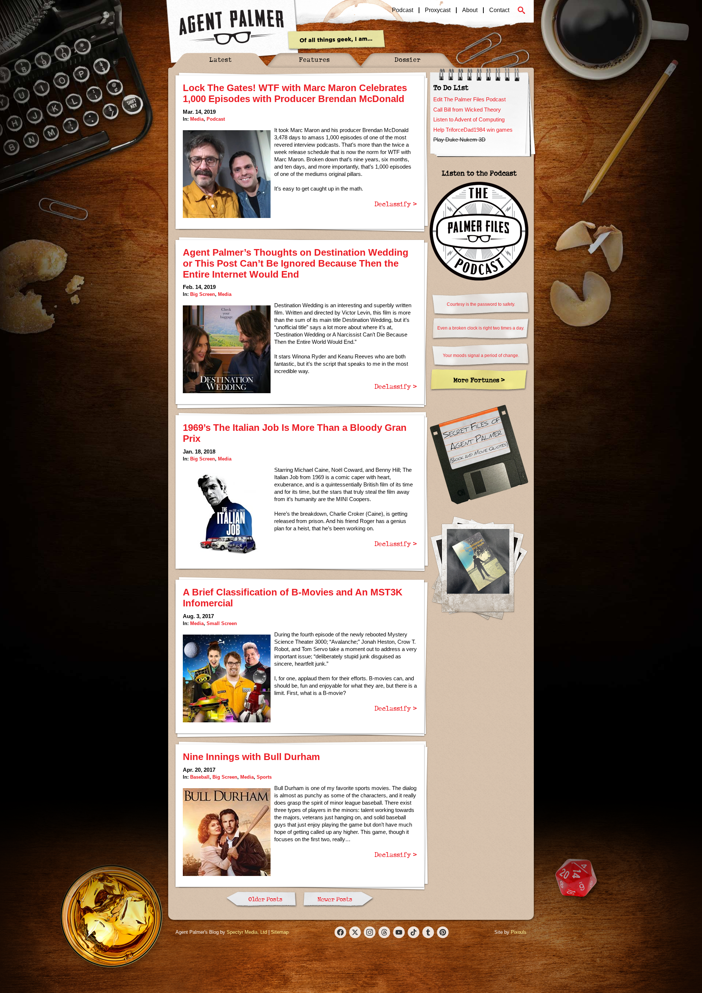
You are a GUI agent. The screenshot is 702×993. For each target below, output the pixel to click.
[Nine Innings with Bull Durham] (227, 832)
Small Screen (222, 623)
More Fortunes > (479, 380)
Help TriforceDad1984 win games (473, 130)
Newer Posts (334, 899)
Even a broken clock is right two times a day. (480, 328)
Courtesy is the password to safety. (481, 304)
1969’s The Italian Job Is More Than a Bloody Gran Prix (295, 433)
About (470, 10)
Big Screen (202, 294)
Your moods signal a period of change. (481, 355)
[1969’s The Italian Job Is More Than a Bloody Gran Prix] (227, 514)
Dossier (408, 59)
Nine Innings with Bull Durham (251, 756)
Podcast (402, 10)
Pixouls (518, 932)
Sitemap (279, 932)
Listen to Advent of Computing (469, 119)
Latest (220, 59)
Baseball (200, 777)
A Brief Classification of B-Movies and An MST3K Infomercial (293, 598)
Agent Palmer (231, 27)
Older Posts (265, 899)
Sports (264, 777)
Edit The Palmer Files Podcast (469, 99)
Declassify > (395, 204)
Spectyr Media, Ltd (247, 932)
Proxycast (437, 10)
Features (314, 59)
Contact (499, 10)
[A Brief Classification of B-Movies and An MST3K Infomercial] (227, 678)
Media (197, 119)
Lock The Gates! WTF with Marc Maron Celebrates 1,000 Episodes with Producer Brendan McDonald (295, 93)
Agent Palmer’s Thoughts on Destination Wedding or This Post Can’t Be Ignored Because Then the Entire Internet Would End (295, 263)
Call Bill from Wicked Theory (467, 109)
